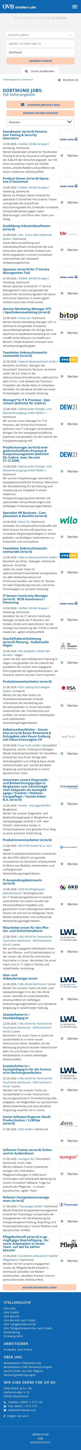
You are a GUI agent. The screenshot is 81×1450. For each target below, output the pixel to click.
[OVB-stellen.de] (19, 6)
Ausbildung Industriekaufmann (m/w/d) (26, 227)
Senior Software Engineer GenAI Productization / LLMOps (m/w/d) (26, 1120)
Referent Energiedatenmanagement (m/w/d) (26, 1199)
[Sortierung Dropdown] (70, 122)
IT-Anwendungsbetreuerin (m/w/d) (22, 882)
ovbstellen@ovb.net (22, 1410)
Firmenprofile (13, 1336)
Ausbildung (12, 1332)
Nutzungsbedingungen (20, 1375)
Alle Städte (11, 1312)
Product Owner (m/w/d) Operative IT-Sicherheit (26, 180)
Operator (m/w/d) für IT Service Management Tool (26, 271)
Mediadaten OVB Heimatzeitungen (28, 1367)
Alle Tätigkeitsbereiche (20, 1324)
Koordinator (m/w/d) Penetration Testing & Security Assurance (25, 134)
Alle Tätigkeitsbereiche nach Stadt (28, 1328)
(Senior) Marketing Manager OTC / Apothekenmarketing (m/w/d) (27, 310)
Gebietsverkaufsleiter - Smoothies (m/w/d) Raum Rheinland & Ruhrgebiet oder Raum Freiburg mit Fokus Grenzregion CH (27, 734)
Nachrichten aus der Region (23, 1371)
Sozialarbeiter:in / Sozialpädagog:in (16, 1016)
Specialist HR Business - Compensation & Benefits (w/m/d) (25, 514)
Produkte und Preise (18, 1349)
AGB (41, 1438)
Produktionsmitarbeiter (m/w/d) (27, 681)
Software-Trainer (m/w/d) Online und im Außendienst (27, 1151)
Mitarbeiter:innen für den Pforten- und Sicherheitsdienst (26, 929)
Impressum (40, 1434)
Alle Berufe (11, 1316)
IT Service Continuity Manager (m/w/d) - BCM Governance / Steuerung (25, 599)
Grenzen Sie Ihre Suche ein (40, 113)
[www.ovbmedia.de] (40, 18)
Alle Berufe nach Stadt (19, 1320)
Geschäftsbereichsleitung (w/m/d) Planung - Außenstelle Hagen (26, 642)
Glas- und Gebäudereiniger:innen (20, 977)
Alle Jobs (10, 1308)
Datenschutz (40, 1442)
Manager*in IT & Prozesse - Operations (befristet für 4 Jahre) (26, 401)
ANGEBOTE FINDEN (40, 61)
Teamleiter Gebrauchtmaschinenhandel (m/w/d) (25, 354)
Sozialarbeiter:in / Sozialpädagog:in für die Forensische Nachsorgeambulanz (27, 1069)
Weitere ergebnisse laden (39, 1287)
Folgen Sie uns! (18, 1416)
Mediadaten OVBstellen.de (22, 1363)
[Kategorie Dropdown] (70, 35)
